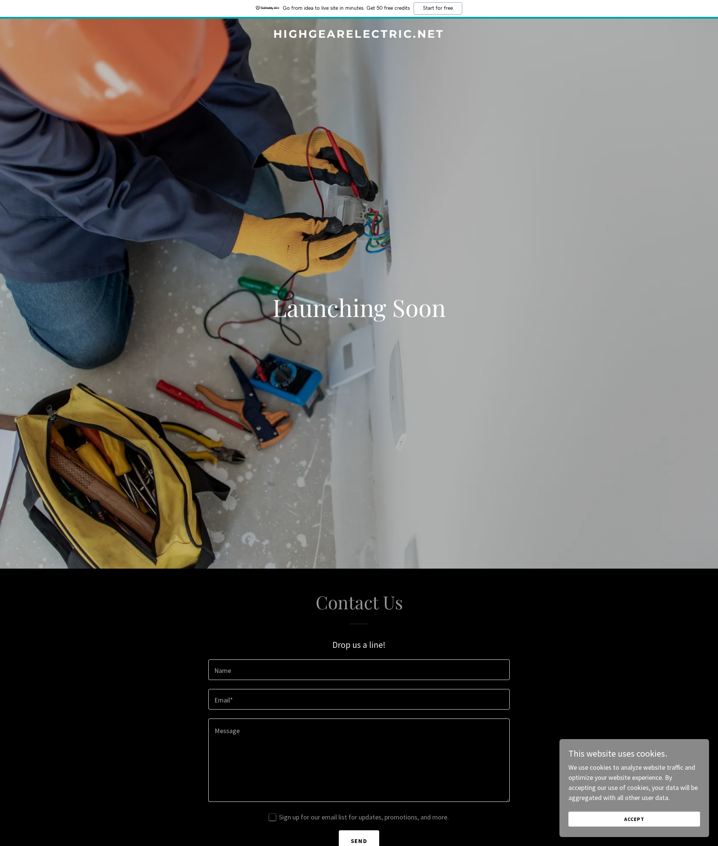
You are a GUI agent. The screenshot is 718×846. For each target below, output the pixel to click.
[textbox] (358, 669)
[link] (359, 35)
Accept (634, 819)
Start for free (438, 8)
